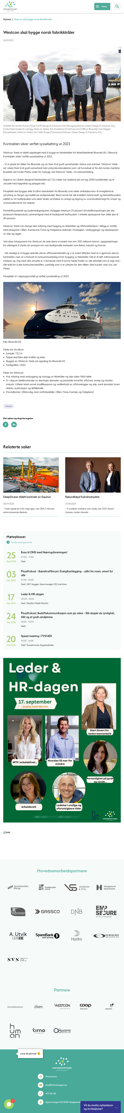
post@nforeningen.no (56, 1085)
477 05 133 (51, 1093)
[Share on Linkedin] (14, 426)
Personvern (51, 1076)
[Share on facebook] (5, 426)
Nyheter (7, 19)
